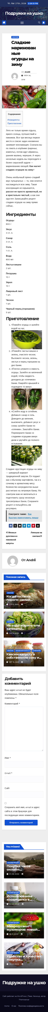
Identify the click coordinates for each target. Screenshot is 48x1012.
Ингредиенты (13, 120)
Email (8, 773)
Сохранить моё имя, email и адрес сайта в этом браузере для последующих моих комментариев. (22, 811)
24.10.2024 (14, 964)
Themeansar (24, 1000)
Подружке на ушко (24, 13)
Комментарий (12, 703)
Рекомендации (13, 862)
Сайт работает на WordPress (15, 996)
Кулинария (36, 650)
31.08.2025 (14, 874)
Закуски (15, 37)
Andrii (27, 72)
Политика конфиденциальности (31, 1006)
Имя (8, 758)
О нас (14, 1006)
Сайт (7, 788)
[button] (39, 22)
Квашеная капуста (23, 650)
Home (6, 1006)
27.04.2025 (14, 904)
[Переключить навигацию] (22, 23)
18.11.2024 (14, 934)
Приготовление (14, 123)
